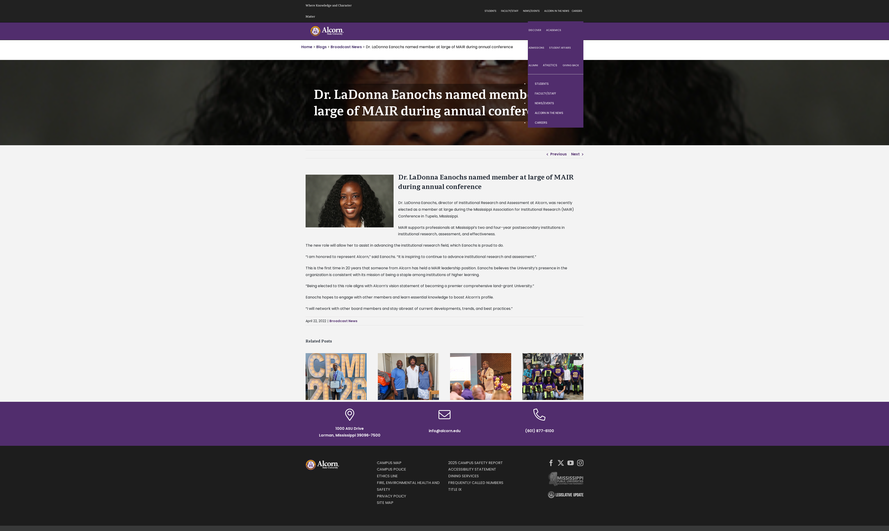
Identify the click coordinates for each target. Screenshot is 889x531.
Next (575, 154)
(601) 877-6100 (539, 431)
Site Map (385, 502)
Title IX (455, 489)
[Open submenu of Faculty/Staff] (575, 93)
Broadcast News (343, 321)
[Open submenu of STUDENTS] (575, 84)
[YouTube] (570, 463)
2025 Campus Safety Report (475, 462)
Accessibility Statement (472, 469)
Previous (558, 154)
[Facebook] (551, 463)
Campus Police (391, 469)
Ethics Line (387, 476)
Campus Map (389, 462)
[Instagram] (580, 463)
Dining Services (463, 476)
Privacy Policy (391, 496)
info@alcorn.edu (444, 431)
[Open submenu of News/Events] (575, 103)
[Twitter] (561, 463)
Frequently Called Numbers (475, 482)
